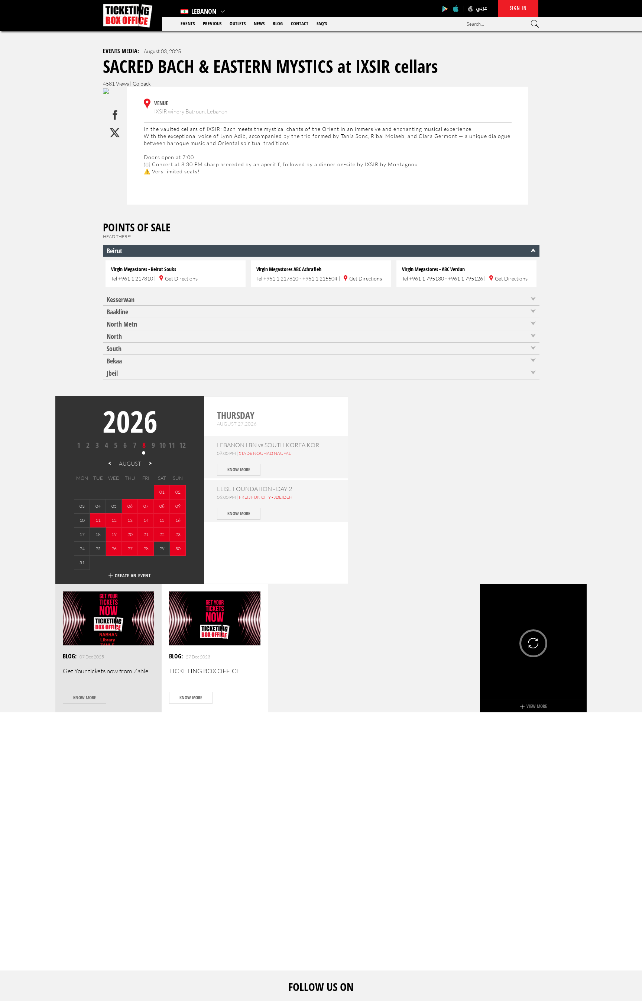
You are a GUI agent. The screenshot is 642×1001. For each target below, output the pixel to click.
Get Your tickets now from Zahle (106, 671)
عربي (481, 8)
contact (299, 23)
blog (278, 23)
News (259, 23)
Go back (142, 83)
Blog (69, 656)
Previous (212, 23)
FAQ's (322, 23)
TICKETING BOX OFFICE (204, 671)
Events (188, 23)
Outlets (238, 23)
